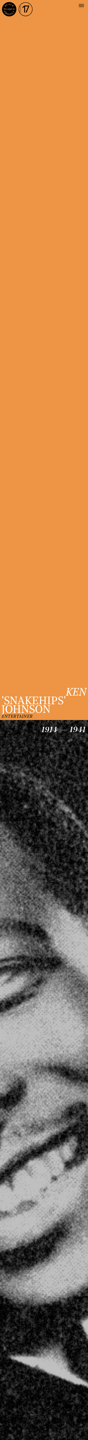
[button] (81, 5)
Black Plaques (9, 9)
